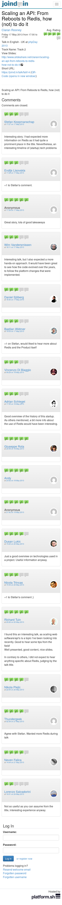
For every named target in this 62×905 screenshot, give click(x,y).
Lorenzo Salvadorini (17, 791)
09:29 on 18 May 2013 (15, 372)
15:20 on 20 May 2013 (15, 544)
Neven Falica (12, 760)
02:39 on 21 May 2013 (15, 721)
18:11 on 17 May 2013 (15, 247)
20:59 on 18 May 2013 (15, 448)
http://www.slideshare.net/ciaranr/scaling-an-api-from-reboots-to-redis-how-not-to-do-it (26, 61)
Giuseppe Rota (14, 446)
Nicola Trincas (13, 582)
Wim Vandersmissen (17, 244)
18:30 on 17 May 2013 (15, 299)
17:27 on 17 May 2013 (15, 124)
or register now (24, 858)
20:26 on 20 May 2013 (15, 622)
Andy (7, 478)
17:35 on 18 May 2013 (15, 404)
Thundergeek (13, 719)
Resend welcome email (17, 869)
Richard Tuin (12, 619)
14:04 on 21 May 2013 (15, 762)
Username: (10, 832)
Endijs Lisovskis (14, 170)
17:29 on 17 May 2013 (15, 173)
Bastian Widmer (14, 329)
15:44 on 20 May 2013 (15, 585)
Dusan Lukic (12, 541)
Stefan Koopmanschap (19, 121)
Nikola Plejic (12, 687)
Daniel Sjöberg (14, 297)
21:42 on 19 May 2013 (15, 512)
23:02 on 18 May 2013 (15, 480)
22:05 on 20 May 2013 (15, 689)
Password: (9, 845)
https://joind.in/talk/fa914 (16, 72)
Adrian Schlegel (14, 401)
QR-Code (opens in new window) (19, 74)
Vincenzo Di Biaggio (17, 370)
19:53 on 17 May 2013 (15, 331)
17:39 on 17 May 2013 (15, 210)
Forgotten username (15, 877)
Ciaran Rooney (11, 30)
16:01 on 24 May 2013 (15, 794)
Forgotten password (14, 873)
